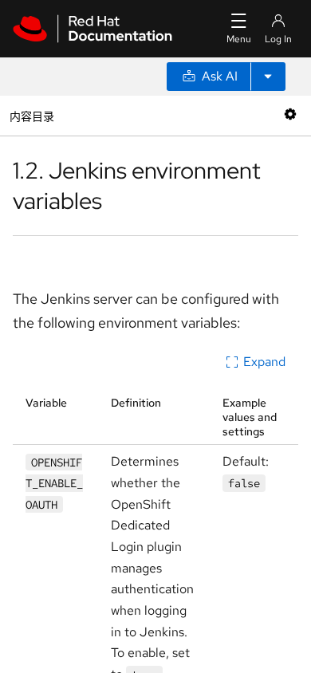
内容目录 (31, 115)
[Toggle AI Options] (267, 76)
